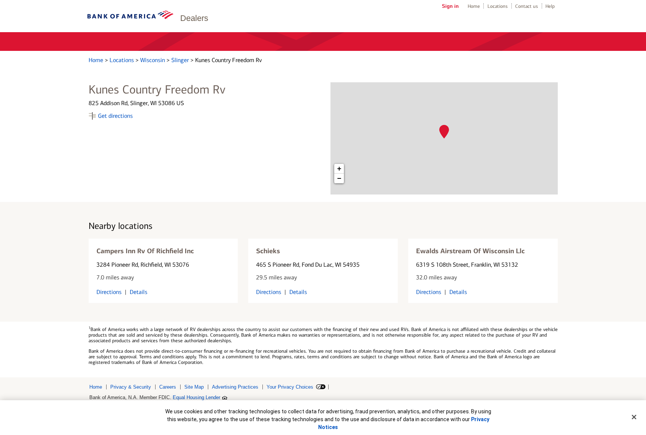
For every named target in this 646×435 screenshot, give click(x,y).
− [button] (339, 178)
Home (474, 6)
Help (550, 6)
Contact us (526, 6)
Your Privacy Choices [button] (290, 387)
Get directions (115, 115)
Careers (167, 387)
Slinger (180, 60)
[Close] (634, 417)
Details (138, 291)
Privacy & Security (130, 387)
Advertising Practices (235, 387)
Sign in (450, 6)
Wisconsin (153, 60)
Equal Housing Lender (196, 397)
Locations (497, 6)
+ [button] (339, 168)
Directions (108, 291)
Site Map (194, 387)
